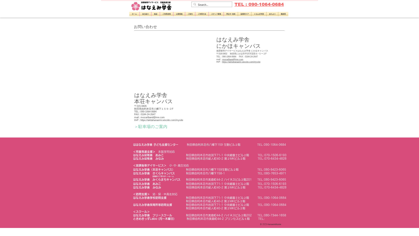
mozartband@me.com (232, 59)
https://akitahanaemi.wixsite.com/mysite (241, 62)
